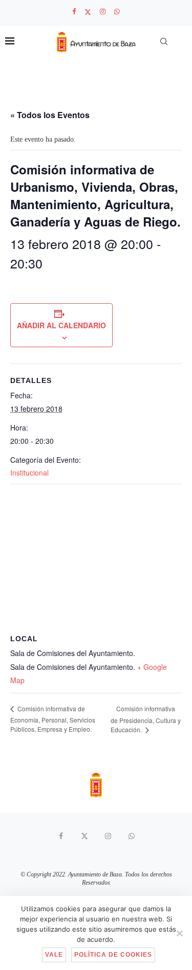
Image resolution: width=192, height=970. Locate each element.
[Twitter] (87, 12)
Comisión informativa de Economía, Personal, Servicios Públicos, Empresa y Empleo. (52, 718)
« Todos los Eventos (50, 115)
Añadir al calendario (61, 325)
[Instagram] (102, 12)
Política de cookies (113, 954)
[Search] (164, 41)
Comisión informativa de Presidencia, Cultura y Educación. (146, 719)
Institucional (29, 472)
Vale (54, 954)
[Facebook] (74, 12)
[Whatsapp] (117, 12)
